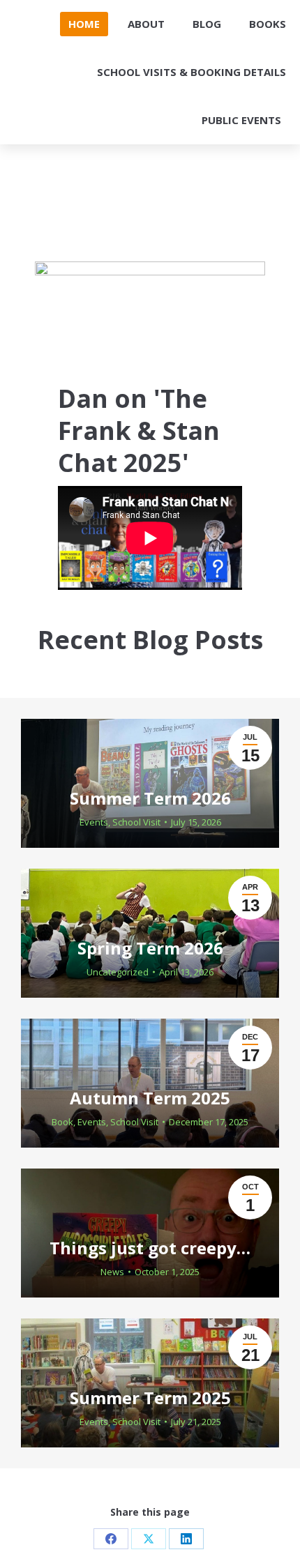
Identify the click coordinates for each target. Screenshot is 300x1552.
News (112, 1271)
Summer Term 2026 (150, 797)
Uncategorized (118, 972)
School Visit (136, 822)
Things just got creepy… (150, 1247)
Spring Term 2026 (150, 947)
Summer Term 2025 (150, 1397)
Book (62, 1122)
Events (94, 822)
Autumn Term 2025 (150, 1097)
